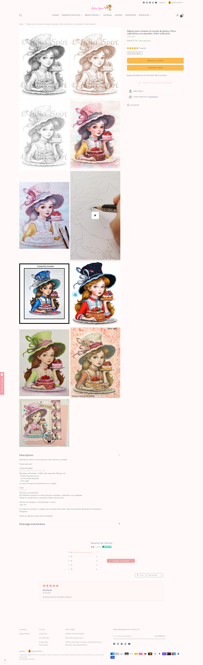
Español (162, 3)
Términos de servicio (74, 638)
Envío (129, 75)
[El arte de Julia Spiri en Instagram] (147, 3)
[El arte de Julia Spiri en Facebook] (144, 3)
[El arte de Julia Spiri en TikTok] (153, 3)
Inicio (21, 24)
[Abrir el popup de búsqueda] (20, 15)
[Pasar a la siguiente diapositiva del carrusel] (182, 616)
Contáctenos (153, 97)
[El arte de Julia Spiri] (101, 7)
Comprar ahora (155, 68)
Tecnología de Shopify (27, 659)
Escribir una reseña (121, 561)
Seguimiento (24, 633)
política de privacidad (74, 633)
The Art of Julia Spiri (39, 655)
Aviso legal (70, 629)
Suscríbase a (160, 636)
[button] (133, 48)
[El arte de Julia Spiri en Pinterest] (150, 3)
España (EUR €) (176, 3)
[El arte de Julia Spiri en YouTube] (156, 3)
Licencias (43, 633)
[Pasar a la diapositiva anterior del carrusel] (176, 616)
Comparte (134, 105)
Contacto (23, 629)
